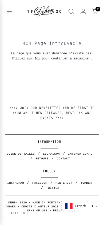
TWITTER (52, 188)
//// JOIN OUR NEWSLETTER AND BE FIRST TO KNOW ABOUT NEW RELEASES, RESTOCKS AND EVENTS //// (52, 113)
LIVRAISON (51, 153)
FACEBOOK (39, 182)
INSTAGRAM (15, 182)
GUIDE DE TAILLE (21, 153)
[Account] (83, 11)
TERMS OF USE (36, 210)
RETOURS (42, 158)
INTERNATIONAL (80, 153)
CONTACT (63, 158)
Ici (37, 58)
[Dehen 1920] (44, 11)
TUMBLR (86, 182)
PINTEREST (63, 182)
